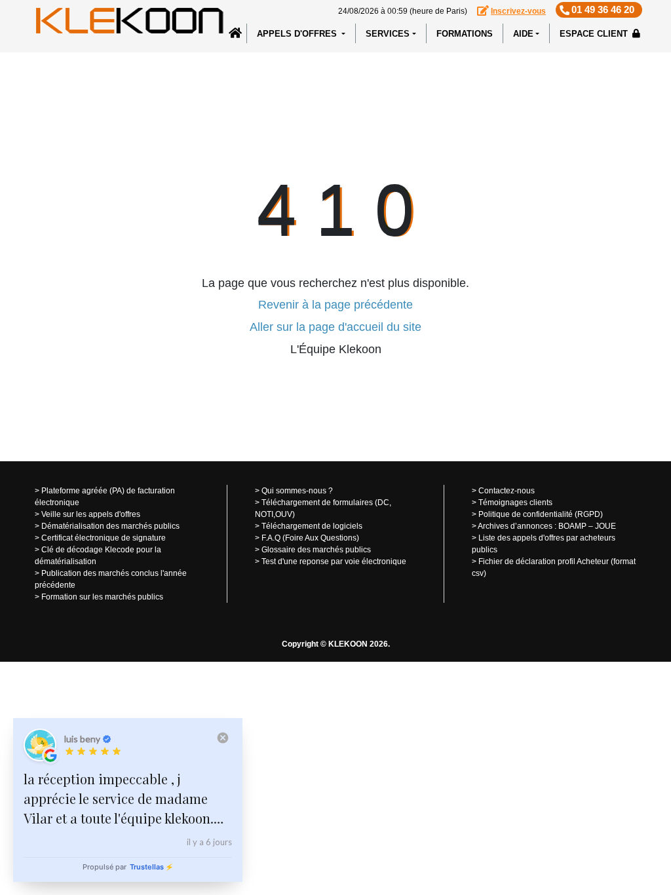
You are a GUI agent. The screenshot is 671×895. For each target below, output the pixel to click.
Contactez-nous (506, 490)
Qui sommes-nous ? (297, 490)
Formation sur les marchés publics (102, 596)
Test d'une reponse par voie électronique (333, 561)
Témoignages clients (515, 502)
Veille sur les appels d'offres (90, 514)
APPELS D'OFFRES (298, 34)
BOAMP (572, 526)
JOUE (605, 526)
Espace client (595, 34)
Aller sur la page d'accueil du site (335, 326)
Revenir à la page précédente (335, 304)
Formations (464, 34)
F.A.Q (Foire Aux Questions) (310, 538)
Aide (523, 34)
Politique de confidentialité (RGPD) (540, 514)
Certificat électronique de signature (103, 538)
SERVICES (388, 34)
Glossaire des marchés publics (316, 549)
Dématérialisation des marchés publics (110, 526)
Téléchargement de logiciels (311, 526)
